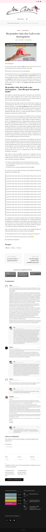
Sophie (10, 285)
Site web (32, 457)
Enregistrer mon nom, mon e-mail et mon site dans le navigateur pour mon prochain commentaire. (22, 466)
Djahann (11, 347)
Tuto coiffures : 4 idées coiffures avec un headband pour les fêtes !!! (35, 508)
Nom (6, 457)
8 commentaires (29, 39)
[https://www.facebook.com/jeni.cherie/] (10, 520)
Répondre (39, 285)
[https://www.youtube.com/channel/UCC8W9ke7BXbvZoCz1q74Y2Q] (14, 520)
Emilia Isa (11, 379)
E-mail (19, 457)
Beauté (18, 30)
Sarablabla (11, 396)
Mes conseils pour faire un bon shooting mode (22, 275)
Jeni (16, 39)
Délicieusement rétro (33, 494)
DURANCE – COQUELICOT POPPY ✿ (10, 274)
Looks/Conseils (25, 30)
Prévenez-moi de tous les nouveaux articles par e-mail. (22, 472)
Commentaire (8, 444)
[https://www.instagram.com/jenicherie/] (7, 520)
